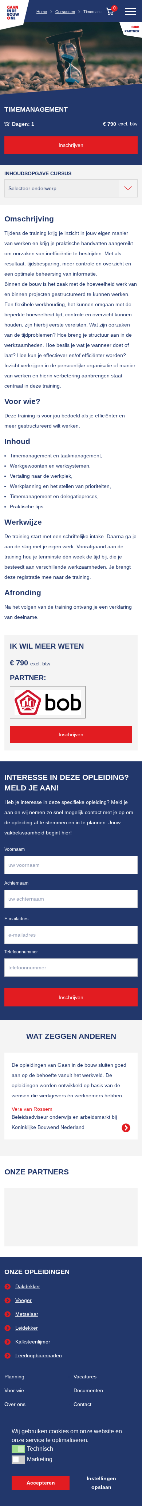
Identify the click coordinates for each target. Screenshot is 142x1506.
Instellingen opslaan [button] (101, 1482)
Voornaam (14, 849)
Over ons (14, 1404)
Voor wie (14, 1390)
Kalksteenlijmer (32, 1342)
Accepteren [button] (41, 1483)
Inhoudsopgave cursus (37, 173)
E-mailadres (16, 918)
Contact (82, 1404)
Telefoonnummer (21, 951)
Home (41, 11)
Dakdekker (27, 1286)
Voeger (23, 1300)
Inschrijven (71, 145)
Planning (14, 1376)
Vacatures (85, 1376)
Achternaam (16, 883)
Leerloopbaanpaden (38, 1355)
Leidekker (26, 1328)
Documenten (88, 1390)
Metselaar (26, 1314)
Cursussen (65, 11)
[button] (18, 1449)
